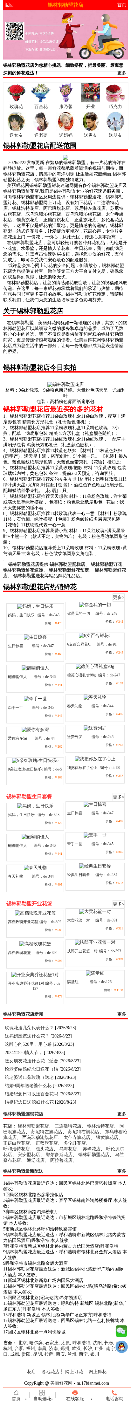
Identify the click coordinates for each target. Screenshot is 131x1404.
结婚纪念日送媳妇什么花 (29, 1102)
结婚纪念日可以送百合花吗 (31, 1094)
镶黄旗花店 (107, 1137)
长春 (108, 1342)
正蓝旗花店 (47, 1143)
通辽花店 (36, 1160)
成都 (14, 1354)
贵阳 (26, 1354)
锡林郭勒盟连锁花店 (23, 1114)
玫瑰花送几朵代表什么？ (29, 1027)
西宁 (83, 1354)
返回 (9, 5)
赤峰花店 (91, 1149)
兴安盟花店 (29, 1154)
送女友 (16, 135)
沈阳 (97, 1342)
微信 (121, 1332)
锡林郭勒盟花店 (33, 1126)
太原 (65, 1342)
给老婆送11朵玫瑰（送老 (29, 1077)
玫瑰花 (16, 106)
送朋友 (115, 135)
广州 (99, 1348)
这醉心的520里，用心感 (28, 1044)
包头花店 (44, 1149)
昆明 (37, 1354)
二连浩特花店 (68, 1126)
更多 (121, 73)
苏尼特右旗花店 (83, 1131)
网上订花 (74, 1371)
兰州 (71, 1354)
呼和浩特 (81, 1342)
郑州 (64, 1348)
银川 (94, 1354)
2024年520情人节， (24, 1052)
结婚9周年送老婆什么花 (28, 1085)
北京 (22, 1342)
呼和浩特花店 (16, 1149)
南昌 (42, 1348)
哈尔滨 (36, 1342)
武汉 (76, 1348)
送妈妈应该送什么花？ (27, 1036)
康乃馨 (65, 106)
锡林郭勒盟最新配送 (23, 1171)
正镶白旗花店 (16, 1143)
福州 (30, 1348)
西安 (60, 1354)
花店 (31, 1371)
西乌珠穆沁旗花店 (40, 1137)
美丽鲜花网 (61, 1383)
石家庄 (52, 1342)
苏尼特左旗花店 (46, 1131)
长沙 (87, 1348)
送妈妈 (65, 135)
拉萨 (49, 1354)
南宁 (110, 1348)
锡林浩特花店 (100, 1126)
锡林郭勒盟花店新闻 (23, 1014)
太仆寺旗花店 (77, 1137)
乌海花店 (68, 1149)
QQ (121, 1348)
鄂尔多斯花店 (59, 1154)
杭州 (7, 1348)
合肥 (19, 1348)
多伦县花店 (75, 1143)
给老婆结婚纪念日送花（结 (31, 1069)
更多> (118, 597)
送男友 (90, 135)
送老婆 (41, 135)
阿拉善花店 (61, 1160)
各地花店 (50, 1371)
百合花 (41, 106)
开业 (90, 106)
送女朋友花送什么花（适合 (31, 1060)
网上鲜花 (98, 1371)
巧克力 (115, 106)
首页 (121, 5)
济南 (53, 1348)
